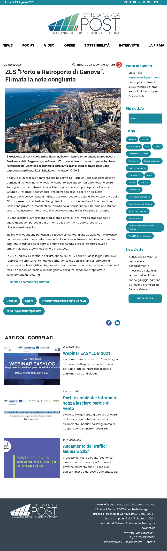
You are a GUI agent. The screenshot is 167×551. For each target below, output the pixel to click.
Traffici (132, 182)
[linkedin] (130, 2)
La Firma (156, 45)
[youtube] (134, 2)
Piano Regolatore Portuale (140, 204)
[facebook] (125, 2)
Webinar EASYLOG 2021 (87, 353)
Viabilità (144, 182)
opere (69, 45)
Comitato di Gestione (138, 153)
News (8, 45)
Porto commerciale (137, 168)
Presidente (133, 161)
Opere (29, 301)
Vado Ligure (134, 146)
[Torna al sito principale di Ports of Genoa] (33, 511)
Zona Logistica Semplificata (24, 311)
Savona (145, 139)
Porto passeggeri (152, 161)
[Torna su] (161, 544)
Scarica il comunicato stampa (29, 282)
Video (49, 45)
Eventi (149, 175)
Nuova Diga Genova (138, 211)
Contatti (149, 542)
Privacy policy (113, 542)
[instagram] (139, 2)
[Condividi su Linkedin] (118, 322)
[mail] (148, 2)
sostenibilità (97, 45)
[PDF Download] (119, 65)
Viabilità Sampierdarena (140, 236)
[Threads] (143, 2)
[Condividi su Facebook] (110, 322)
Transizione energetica (139, 197)
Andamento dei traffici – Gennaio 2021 (87, 449)
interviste (129, 45)
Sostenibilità (134, 189)
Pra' (147, 146)
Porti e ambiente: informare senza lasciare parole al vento (90, 403)
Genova (12, 301)
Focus (28, 45)
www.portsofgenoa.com (144, 77)
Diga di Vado (135, 218)
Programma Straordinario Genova (64, 301)
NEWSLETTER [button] (145, 298)
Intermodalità (135, 175)
